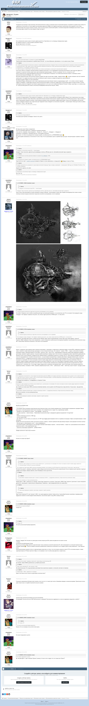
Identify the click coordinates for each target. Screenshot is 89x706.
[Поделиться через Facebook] (3, 694)
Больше (84, 11)
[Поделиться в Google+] (7, 694)
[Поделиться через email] (9, 694)
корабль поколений (31, 161)
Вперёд (12, 668)
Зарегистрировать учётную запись (23, 682)
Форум (3, 9)
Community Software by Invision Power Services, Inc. (44, 704)
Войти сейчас (65, 682)
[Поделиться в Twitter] (5, 694)
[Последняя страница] (15, 19)
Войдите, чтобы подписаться (71, 14)
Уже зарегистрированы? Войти (72, 2)
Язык (42, 701)
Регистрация (83, 1)
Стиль (46, 701)
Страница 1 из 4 (20, 18)
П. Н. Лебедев (44, 155)
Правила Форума (18, 9)
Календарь (10, 9)
